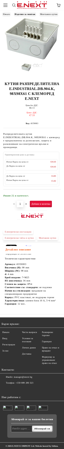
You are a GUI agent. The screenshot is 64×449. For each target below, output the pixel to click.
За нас (5, 351)
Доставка (26, 354)
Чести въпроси (29, 332)
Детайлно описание (18, 249)
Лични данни (29, 348)
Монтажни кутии (49, 14)
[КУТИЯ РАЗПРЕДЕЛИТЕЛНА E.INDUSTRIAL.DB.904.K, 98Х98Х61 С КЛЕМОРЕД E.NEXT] (32, 59)
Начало (6, 14)
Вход (4, 338)
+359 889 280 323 (24, 383)
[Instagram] (11, 389)
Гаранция (46, 341)
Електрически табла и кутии (19, 238)
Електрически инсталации (18, 232)
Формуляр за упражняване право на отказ (49, 360)
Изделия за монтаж (25, 14)
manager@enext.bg (23, 377)
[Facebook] (4, 389)
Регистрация (8, 344)
